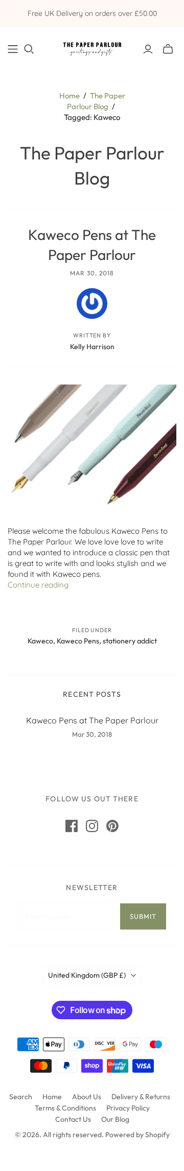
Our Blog (115, 1119)
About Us (86, 1096)
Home (69, 95)
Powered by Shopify (137, 1134)
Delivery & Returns (140, 1096)
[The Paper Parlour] (92, 46)
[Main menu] (13, 49)
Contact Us (73, 1119)
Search (20, 1096)
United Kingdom (87, 975)
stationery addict (130, 640)
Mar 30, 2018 (92, 273)
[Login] (148, 49)
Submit (143, 916)
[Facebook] (71, 826)
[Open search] (29, 49)
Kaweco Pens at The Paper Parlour (92, 720)
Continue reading (38, 585)
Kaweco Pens (78, 640)
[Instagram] (92, 826)
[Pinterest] (112, 826)
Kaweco (40, 640)
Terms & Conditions (65, 1108)
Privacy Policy (128, 1108)
